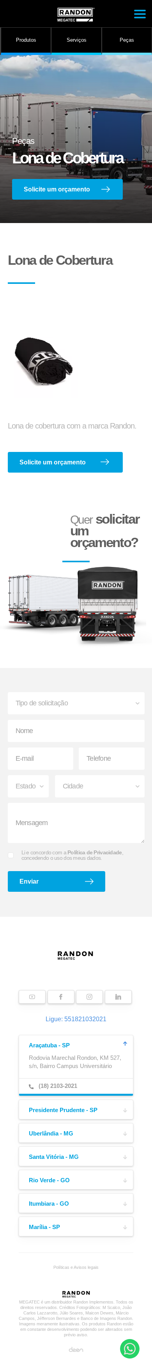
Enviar (29, 881)
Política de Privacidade (94, 852)
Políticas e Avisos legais (76, 1267)
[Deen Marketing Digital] (76, 1349)
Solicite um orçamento (57, 189)
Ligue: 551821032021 (76, 1019)
